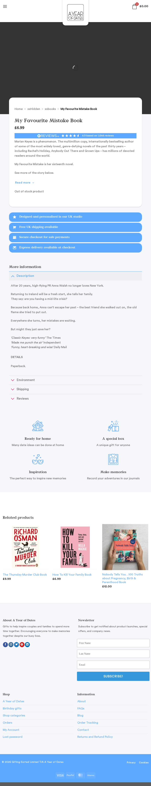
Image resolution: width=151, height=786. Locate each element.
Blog (80, 715)
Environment (26, 380)
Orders (7, 722)
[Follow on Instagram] (10, 644)
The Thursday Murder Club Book (25, 574)
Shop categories (14, 715)
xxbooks (50, 108)
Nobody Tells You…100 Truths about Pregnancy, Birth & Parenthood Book (122, 578)
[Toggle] (12, 276)
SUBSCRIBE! (113, 676)
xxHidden (33, 108)
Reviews (23, 398)
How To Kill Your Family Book (72, 574)
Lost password (12, 736)
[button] (5, 6)
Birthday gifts (12, 708)
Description (25, 275)
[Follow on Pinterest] (22, 644)
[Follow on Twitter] (16, 644)
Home (19, 108)
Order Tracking (87, 722)
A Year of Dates (13, 701)
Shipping (23, 389)
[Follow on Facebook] (5, 644)
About (81, 701)
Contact (83, 729)
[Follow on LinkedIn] (27, 644)
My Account (11, 729)
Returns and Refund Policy (95, 736)
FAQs (80, 708)
